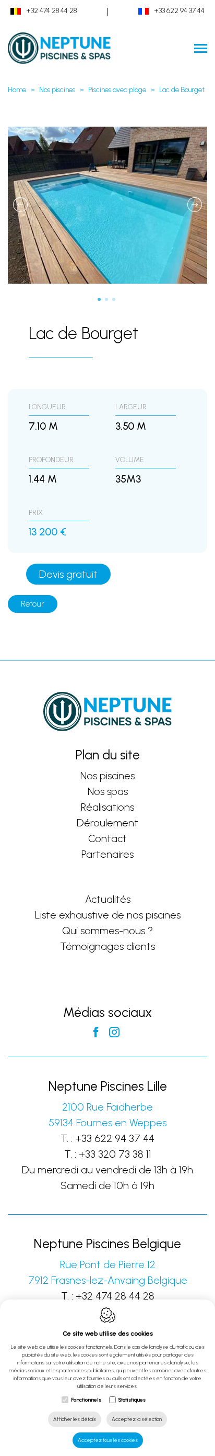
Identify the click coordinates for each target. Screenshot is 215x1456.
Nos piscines (57, 89)
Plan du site (108, 755)
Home (17, 89)
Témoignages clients (107, 946)
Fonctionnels (86, 1399)
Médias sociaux (107, 1012)
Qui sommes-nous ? (107, 930)
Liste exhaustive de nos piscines (108, 915)
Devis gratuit (68, 574)
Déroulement (107, 822)
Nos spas (108, 791)
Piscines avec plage (117, 89)
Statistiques (132, 1399)
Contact (107, 838)
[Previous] (20, 205)
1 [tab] (100, 300)
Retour (32, 604)
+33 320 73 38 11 (115, 1154)
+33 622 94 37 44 (179, 10)
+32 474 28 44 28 (51, 10)
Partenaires (107, 854)
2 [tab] (107, 300)
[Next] (194, 205)
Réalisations (107, 807)
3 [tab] (114, 300)
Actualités (107, 899)
